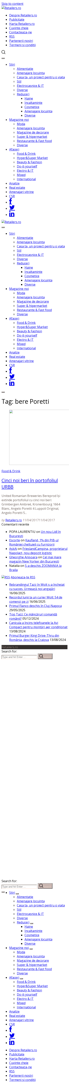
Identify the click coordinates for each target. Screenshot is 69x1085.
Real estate (17, 187)
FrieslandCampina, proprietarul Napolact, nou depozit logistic (38, 551)
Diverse (22, 90)
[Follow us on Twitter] (12, 208)
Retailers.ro (13, 520)
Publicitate (16, 19)
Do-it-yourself (27, 166)
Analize (14, 183)
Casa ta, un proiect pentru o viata (41, 77)
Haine (29, 98)
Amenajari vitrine (21, 192)
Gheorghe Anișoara (23, 557)
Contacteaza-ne (20, 32)
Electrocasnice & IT (30, 86)
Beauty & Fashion (29, 162)
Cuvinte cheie (18, 28)
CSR (12, 196)
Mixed (21, 175)
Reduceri (23, 94)
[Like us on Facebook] (10, 202)
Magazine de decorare (33, 132)
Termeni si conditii (22, 45)
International (26, 179)
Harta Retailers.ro (22, 24)
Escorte (14, 540)
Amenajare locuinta (31, 73)
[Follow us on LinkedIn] (11, 214)
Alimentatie (25, 69)
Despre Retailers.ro (23, 15)
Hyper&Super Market (32, 158)
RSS (12, 36)
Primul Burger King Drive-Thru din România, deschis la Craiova (34, 637)
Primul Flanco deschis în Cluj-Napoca (35, 606)
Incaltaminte (33, 103)
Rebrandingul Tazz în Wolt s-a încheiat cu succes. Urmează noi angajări (37, 586)
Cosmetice (32, 107)
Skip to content (12, 4)
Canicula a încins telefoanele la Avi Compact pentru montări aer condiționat (38, 625)
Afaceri (14, 149)
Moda (21, 124)
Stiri (12, 64)
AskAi (13, 549)
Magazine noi (19, 120)
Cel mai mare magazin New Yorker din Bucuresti (35, 559)
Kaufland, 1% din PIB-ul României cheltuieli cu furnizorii (33, 542)
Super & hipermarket (32, 137)
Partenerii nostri (21, 41)
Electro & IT (25, 170)
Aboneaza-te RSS (23, 577)
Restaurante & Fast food (34, 141)
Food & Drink (26, 153)
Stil (19, 81)
